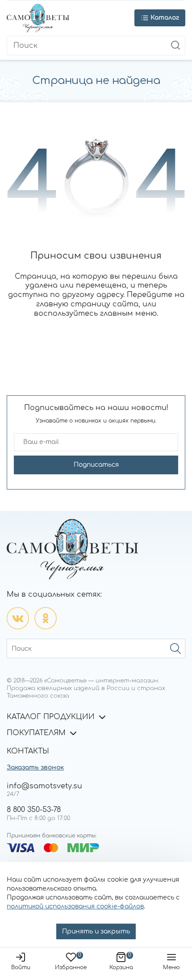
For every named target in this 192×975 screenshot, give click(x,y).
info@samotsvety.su (44, 786)
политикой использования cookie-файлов (75, 906)
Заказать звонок (35, 767)
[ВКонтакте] (18, 618)
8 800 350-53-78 (34, 810)
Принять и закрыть (96, 931)
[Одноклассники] (45, 618)
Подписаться (96, 464)
